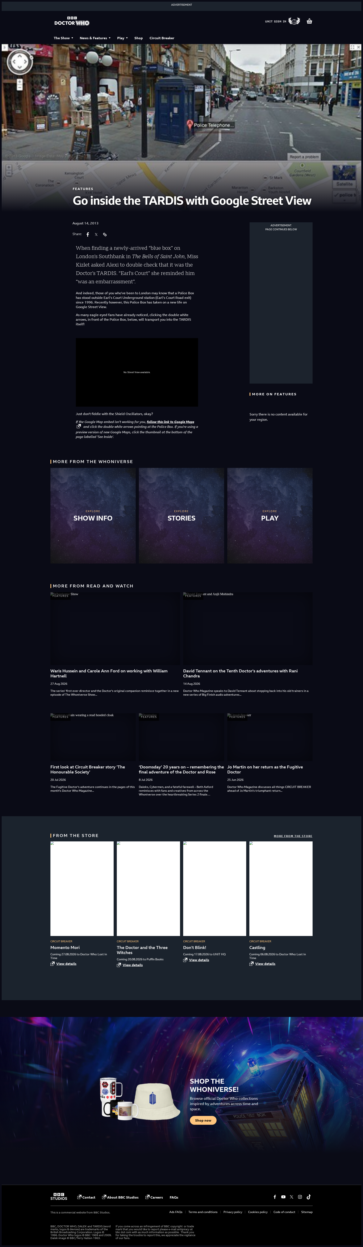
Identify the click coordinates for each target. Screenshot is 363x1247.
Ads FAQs (176, 1212)
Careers (156, 1197)
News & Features (93, 38)
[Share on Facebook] (88, 234)
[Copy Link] (104, 234)
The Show (62, 38)
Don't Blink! (194, 947)
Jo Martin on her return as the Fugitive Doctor (265, 769)
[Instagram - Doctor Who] (299, 1196)
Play (120, 38)
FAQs (174, 1197)
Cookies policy (258, 1212)
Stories (182, 518)
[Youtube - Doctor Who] (283, 1196)
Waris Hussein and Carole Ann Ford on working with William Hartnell (109, 673)
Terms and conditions (203, 1212)
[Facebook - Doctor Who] (274, 1196)
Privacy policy (233, 1212)
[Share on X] (96, 234)
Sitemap (307, 1212)
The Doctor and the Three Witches (142, 950)
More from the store (293, 836)
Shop (138, 38)
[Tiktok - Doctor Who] (308, 1196)
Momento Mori (65, 947)
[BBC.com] (58, 1199)
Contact (88, 1197)
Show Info (93, 518)
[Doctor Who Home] (72, 21)
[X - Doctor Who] (291, 1196)
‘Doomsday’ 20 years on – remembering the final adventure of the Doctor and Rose (181, 769)
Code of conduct (284, 1212)
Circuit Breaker (162, 38)
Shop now (203, 1120)
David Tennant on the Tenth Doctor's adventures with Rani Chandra (240, 673)
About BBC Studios (123, 1197)
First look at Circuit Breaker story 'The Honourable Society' (87, 769)
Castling (257, 947)
